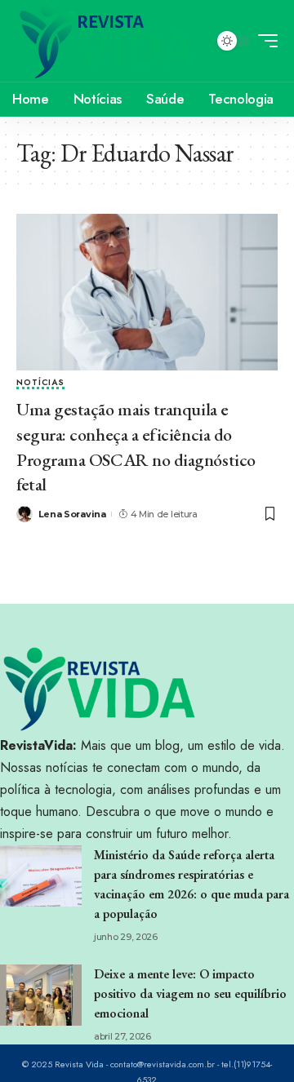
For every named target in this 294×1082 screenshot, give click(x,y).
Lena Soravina (72, 514)
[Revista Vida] (107, 41)
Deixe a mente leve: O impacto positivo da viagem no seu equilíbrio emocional (190, 993)
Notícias (40, 383)
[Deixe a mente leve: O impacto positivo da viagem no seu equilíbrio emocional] (41, 995)
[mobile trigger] (264, 40)
